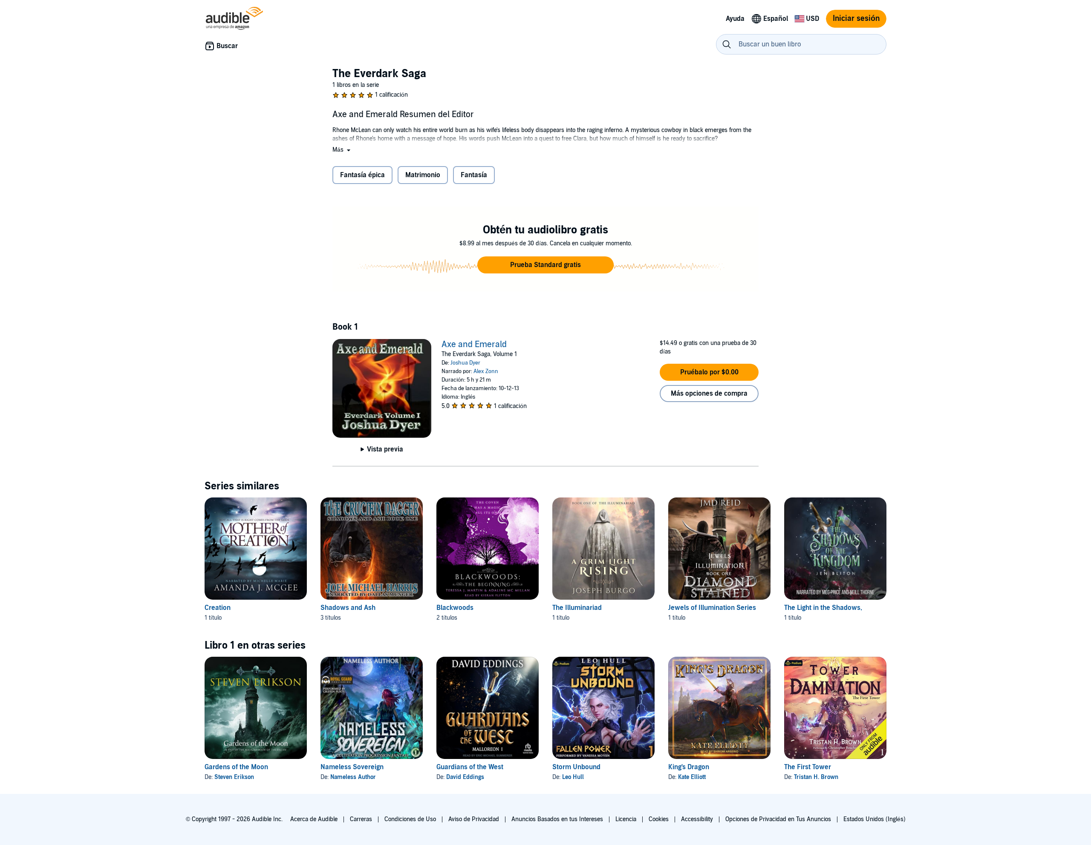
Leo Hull (573, 777)
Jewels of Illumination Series (712, 608)
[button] (342, 149)
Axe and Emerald (474, 344)
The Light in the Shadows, (823, 608)
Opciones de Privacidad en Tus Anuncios (778, 819)
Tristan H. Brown (816, 777)
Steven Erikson (234, 777)
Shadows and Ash (347, 608)
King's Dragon (688, 767)
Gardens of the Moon (236, 767)
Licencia (625, 819)
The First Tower (807, 767)
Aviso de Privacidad (473, 819)
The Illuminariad (577, 608)
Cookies (659, 819)
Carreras (361, 819)
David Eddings (465, 777)
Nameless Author (353, 777)
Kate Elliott (692, 777)
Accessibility (697, 819)
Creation (218, 608)
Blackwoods (454, 608)
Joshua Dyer (465, 362)
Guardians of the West (469, 767)
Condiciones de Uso (410, 819)
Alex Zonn (485, 371)
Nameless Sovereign (352, 767)
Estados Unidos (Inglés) (874, 819)
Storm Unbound (576, 767)
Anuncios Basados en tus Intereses (557, 819)
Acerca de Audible (314, 819)
